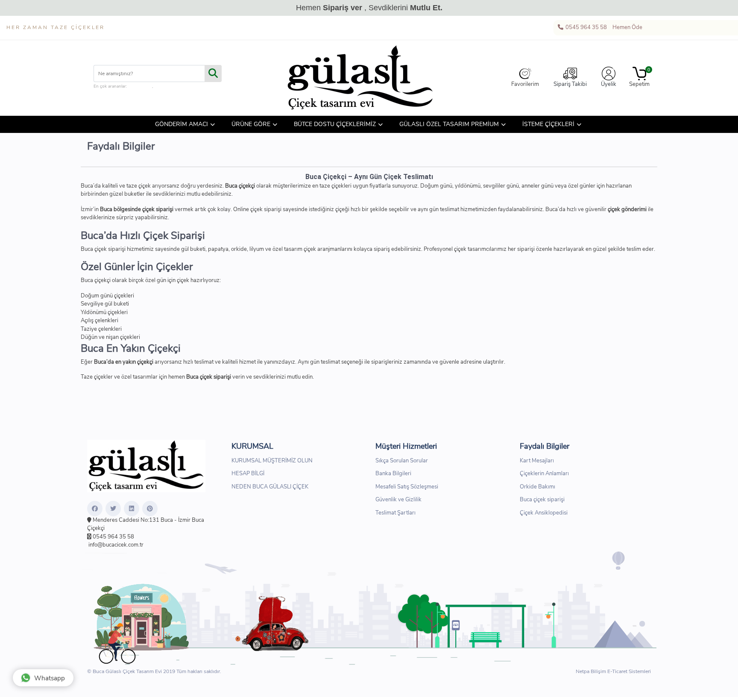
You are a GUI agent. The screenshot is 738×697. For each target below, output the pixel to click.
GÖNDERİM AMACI (181, 124)
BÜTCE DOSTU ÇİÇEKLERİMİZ (335, 124)
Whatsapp (49, 678)
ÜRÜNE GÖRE (250, 124)
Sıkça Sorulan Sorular (401, 461)
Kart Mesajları (537, 461)
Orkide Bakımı (537, 487)
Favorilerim (525, 84)
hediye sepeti (166, 86)
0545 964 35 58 (585, 27)
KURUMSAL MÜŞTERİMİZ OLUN (272, 461)
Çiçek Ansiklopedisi (544, 513)
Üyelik (608, 84)
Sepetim (639, 77)
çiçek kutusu (140, 86)
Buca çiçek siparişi (542, 499)
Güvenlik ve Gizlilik (398, 499)
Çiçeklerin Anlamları (544, 473)
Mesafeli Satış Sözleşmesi (406, 487)
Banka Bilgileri (393, 473)
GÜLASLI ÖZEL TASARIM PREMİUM (449, 124)
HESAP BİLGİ (247, 473)
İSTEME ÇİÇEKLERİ (548, 124)
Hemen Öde (626, 27)
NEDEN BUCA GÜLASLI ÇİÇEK (269, 487)
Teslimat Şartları (395, 513)
